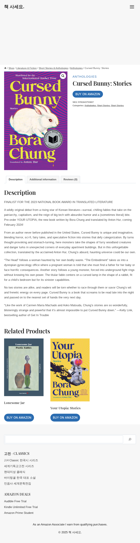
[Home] (5, 68)
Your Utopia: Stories (65, 408)
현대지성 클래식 (14, 472)
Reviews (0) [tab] (70, 179)
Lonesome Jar (14, 402)
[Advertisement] (70, 39)
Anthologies (85, 76)
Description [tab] (16, 179)
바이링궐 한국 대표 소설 (20, 477)
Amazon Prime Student (18, 513)
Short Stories (103, 105)
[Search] (130, 439)
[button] (63, 76)
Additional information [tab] (43, 179)
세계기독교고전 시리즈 (19, 466)
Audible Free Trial (15, 501)
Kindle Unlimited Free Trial (21, 507)
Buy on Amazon (87, 94)
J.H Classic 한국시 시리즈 (21, 460)
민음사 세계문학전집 (17, 483)
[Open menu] (132, 6)
